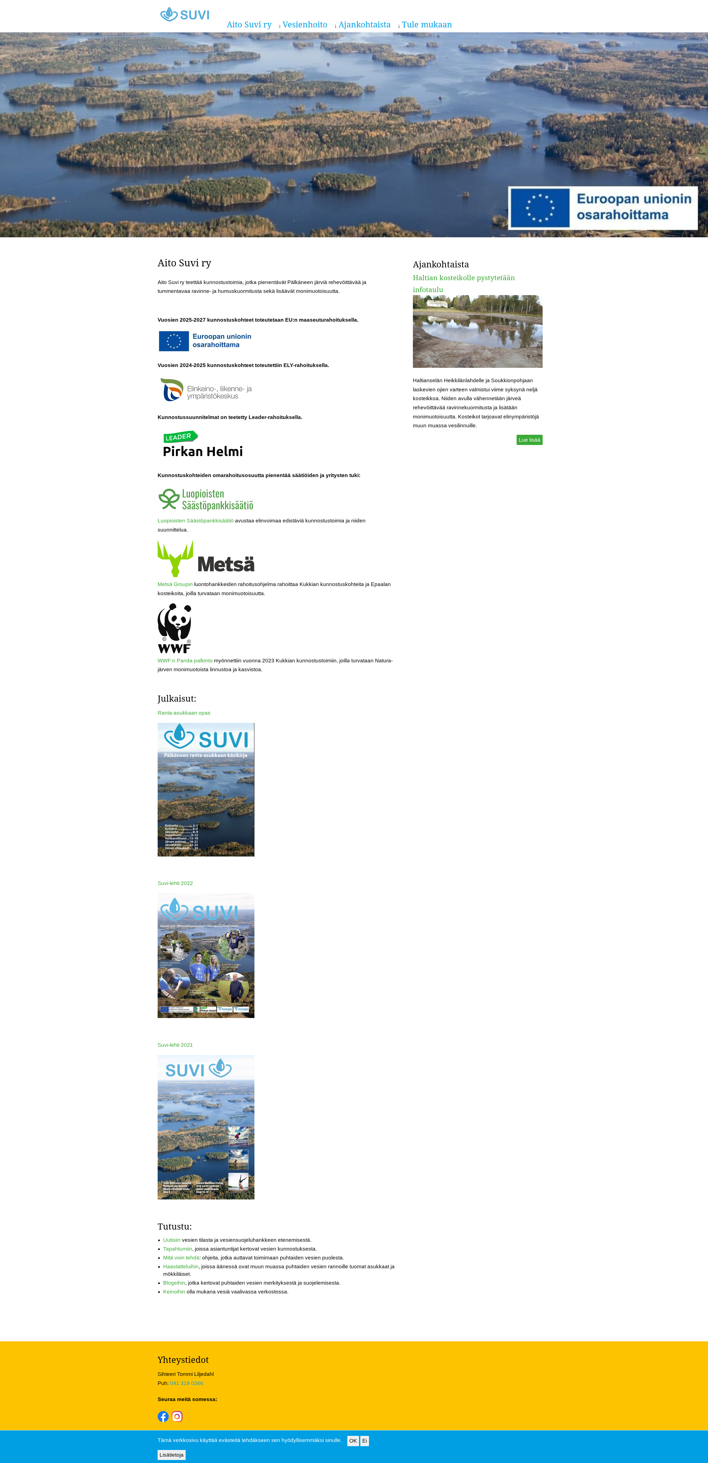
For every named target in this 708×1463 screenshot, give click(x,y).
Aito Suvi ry (249, 24)
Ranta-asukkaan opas (184, 713)
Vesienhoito (305, 24)
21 (190, 1045)
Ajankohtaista (365, 24)
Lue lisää (529, 440)
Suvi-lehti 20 (172, 1045)
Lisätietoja (172, 1455)
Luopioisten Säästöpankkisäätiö (196, 521)
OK (353, 1441)
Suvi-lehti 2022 (175, 883)
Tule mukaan (427, 24)
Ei (364, 1441)
